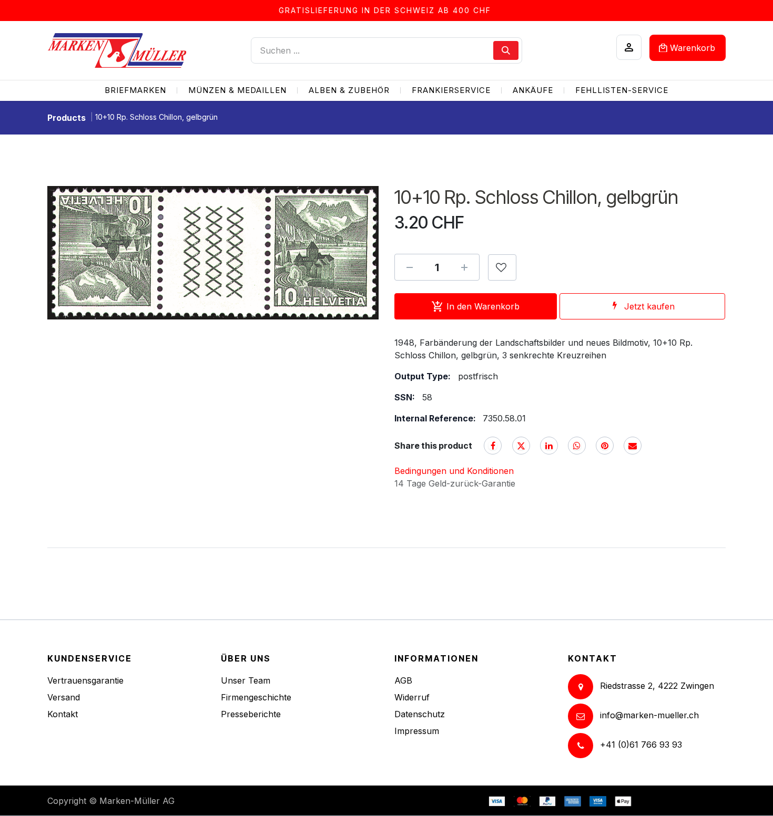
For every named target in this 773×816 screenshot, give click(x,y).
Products (66, 117)
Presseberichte (251, 714)
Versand (63, 697)
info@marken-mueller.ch (649, 715)
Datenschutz (419, 714)
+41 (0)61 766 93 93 (641, 744)
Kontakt (62, 714)
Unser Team (245, 680)
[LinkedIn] (549, 446)
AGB (403, 680)
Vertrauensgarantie (85, 680)
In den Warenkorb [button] (483, 306)
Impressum (416, 731)
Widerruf (412, 697)
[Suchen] (505, 50)
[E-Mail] (633, 446)
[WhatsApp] (577, 446)
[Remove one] (409, 267)
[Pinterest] (605, 446)
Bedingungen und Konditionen (454, 471)
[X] (521, 446)
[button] (502, 267)
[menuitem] (135, 90)
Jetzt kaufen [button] (649, 306)
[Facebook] (493, 446)
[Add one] (464, 267)
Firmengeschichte (256, 697)
